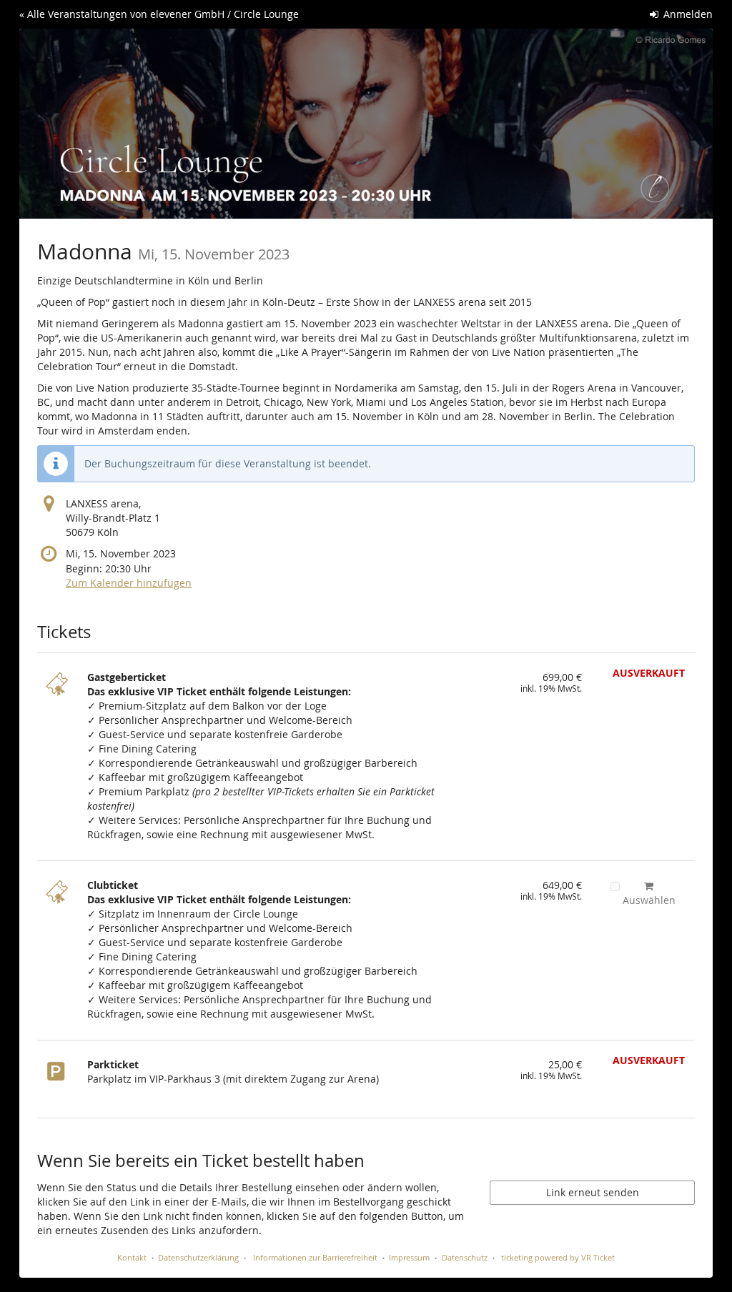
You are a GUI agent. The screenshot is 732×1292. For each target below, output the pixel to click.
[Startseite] (366, 124)
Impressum (409, 1257)
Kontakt (132, 1257)
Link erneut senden (592, 1192)
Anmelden (687, 14)
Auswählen (649, 900)
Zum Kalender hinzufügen (129, 583)
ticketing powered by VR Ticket (558, 1257)
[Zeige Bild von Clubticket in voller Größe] (58, 899)
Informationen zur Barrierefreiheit (314, 1257)
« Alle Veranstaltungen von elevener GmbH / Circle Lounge (159, 14)
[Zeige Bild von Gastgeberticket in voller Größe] (58, 691)
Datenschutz (465, 1257)
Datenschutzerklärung (198, 1257)
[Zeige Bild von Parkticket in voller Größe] (58, 1079)
